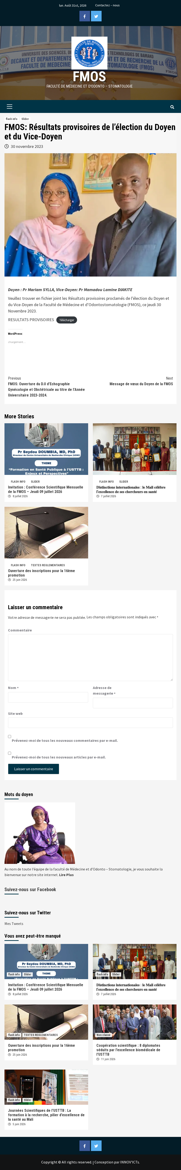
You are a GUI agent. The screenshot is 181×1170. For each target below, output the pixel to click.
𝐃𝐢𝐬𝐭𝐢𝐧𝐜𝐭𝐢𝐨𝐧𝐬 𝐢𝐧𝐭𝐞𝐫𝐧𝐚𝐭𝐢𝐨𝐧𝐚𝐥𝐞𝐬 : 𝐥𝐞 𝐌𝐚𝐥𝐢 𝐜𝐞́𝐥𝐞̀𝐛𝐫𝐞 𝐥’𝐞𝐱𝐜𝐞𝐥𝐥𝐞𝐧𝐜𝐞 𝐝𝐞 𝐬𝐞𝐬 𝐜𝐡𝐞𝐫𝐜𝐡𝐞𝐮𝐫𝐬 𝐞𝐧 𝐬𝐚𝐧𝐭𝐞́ (130, 489)
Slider (25, 119)
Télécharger (66, 320)
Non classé (104, 1035)
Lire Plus (66, 874)
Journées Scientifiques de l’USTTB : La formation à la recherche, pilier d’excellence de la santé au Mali (46, 1115)
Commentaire (20, 630)
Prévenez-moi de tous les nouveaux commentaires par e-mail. (65, 740)
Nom (13, 687)
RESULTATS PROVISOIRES (31, 319)
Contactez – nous (107, 5)
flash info (11, 119)
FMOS (89, 76)
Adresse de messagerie (104, 690)
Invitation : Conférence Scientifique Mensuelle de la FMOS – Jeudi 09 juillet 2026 (45, 489)
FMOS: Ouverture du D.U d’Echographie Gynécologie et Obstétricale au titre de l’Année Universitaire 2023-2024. (46, 386)
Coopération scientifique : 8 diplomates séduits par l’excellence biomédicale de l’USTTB (128, 1050)
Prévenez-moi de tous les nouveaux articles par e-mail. (59, 757)
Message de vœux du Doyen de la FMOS (141, 381)
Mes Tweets (13, 923)
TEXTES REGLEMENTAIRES (48, 565)
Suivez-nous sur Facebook (30, 889)
